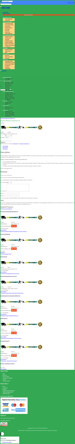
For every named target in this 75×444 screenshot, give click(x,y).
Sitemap (5, 389)
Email (2, 195)
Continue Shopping (7, 442)
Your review (3, 191)
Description (5, 146)
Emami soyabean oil (24, 143)
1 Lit (8, 137)
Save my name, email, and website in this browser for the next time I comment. (20, 198)
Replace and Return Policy (9, 390)
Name (2, 193)
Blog (4, 373)
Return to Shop (12, 440)
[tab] (39, 146)
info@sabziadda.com (5, 420)
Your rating (3, 182)
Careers (4, 379)
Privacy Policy (6, 376)
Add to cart (3, 142)
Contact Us (5, 387)
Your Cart (71, 2)
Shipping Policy (6, 380)
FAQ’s (4, 386)
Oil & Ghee (15, 143)
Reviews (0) (5, 147)
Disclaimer (5, 148)
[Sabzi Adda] (37, 7)
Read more (2, 252)
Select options (3, 229)
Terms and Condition (8, 378)
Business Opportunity (8, 392)
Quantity (2, 137)
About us (5, 375)
